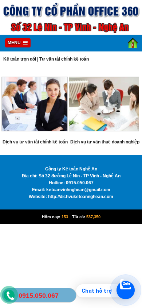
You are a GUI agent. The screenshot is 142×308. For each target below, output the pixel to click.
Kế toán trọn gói (19, 59)
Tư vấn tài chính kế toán (64, 59)
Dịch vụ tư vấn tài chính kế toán (35, 142)
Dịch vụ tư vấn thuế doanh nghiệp (104, 142)
